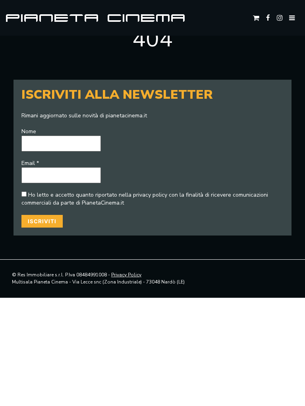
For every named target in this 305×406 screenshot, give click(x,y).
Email (30, 163)
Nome (28, 131)
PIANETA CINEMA (96, 17)
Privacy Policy (126, 275)
